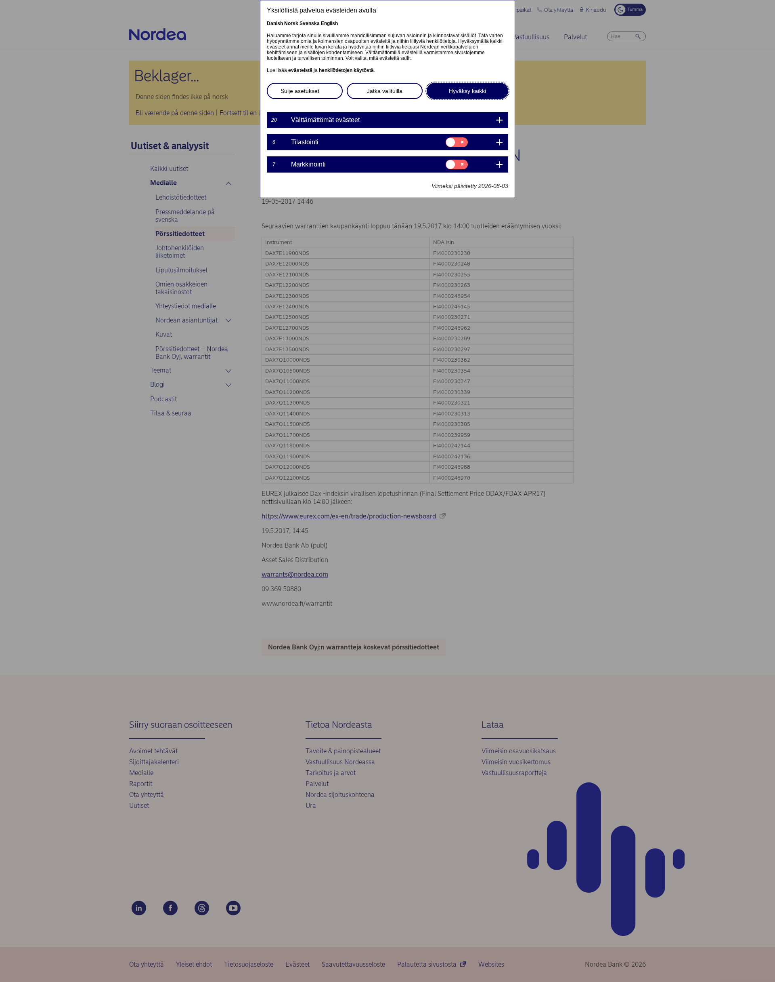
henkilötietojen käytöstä (346, 70)
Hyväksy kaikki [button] (467, 91)
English (329, 23)
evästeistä (300, 70)
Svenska (310, 23)
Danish (275, 23)
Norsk (291, 23)
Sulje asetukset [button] (300, 91)
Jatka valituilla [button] (384, 91)
